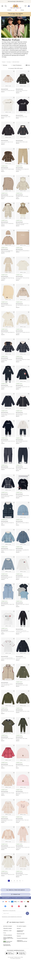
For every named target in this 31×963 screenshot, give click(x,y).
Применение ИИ (20, 933)
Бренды (22, 10)
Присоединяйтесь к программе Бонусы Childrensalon (15, 897)
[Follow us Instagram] (12, 906)
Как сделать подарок (21, 926)
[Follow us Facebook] (5, 906)
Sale (16, 10)
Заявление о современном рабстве (22, 941)
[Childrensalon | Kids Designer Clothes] (15, 5)
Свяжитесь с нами (7, 930)
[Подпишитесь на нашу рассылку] (27, 913)
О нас (4, 932)
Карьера (19, 928)
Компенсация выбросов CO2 (7, 942)
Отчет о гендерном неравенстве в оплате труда (8, 938)
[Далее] (22, 881)
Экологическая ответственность (7, 945)
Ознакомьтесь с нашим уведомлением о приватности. (12, 916)
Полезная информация (22, 938)
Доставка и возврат (7, 926)
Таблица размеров (7, 935)
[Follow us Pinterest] (19, 906)
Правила (19, 936)
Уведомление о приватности (20, 931)
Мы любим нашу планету (16, 922)
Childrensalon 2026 (18, 957)
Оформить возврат (7, 928)
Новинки (9, 10)
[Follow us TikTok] (25, 906)
